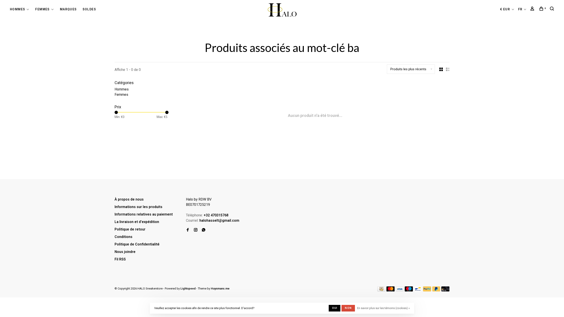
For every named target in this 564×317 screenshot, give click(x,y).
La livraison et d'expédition (137, 222)
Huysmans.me (220, 288)
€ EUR (505, 9)
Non (348, 308)
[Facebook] (187, 230)
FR (520, 9)
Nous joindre (125, 252)
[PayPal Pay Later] (436, 290)
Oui (334, 308)
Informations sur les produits (138, 207)
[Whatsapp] (203, 230)
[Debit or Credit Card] (445, 290)
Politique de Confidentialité (137, 244)
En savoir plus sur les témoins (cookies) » (383, 308)
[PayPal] (427, 290)
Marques (68, 9)
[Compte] (533, 9)
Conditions (123, 237)
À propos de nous (129, 199)
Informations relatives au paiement (144, 214)
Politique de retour (130, 229)
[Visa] (400, 290)
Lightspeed (188, 288)
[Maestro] (409, 290)
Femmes (42, 9)
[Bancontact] (418, 290)
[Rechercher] (552, 9)
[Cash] (381, 290)
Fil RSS (120, 259)
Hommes (17, 9)
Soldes (89, 9)
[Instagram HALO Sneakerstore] (195, 230)
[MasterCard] (390, 290)
